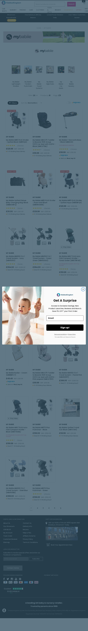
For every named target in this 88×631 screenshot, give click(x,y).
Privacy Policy (72, 334)
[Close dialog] (83, 289)
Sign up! (64, 327)
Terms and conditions (60, 334)
